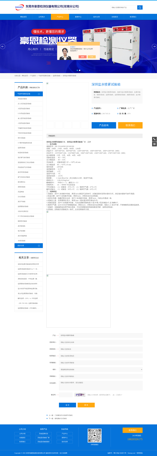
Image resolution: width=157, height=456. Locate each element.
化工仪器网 (63, 453)
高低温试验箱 (22, 99)
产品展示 (33, 75)
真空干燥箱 (21, 201)
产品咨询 (104, 125)
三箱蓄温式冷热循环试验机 (64, 415)
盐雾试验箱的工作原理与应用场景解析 (30, 274)
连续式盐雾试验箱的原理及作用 (28, 264)
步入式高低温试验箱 (24, 103)
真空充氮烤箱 (22, 236)
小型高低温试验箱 (24, 123)
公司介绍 (22, 433)
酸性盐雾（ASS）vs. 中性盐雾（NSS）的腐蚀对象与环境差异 (30, 298)
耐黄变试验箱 (22, 221)
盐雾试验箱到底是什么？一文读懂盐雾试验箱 (30, 269)
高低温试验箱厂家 (44, 437)
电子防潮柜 (21, 231)
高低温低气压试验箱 (24, 167)
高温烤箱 (21, 192)
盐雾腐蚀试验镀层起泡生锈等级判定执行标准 (30, 283)
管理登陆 (140, 453)
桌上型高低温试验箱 (24, 118)
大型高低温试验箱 (24, 108)
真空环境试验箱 (23, 172)
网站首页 (23, 17)
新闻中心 (78, 17)
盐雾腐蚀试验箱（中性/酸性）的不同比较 (30, 308)
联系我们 (133, 17)
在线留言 (115, 17)
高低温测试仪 (43, 433)
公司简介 (42, 17)
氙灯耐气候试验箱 (24, 157)
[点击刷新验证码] (80, 395)
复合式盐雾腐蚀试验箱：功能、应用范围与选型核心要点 (30, 293)
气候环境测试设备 (45, 75)
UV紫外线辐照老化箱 (25, 143)
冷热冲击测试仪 (23, 211)
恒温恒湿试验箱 (23, 152)
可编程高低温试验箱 (24, 128)
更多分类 (21, 245)
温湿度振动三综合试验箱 (26, 162)
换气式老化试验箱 (24, 177)
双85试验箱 (21, 138)
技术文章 (96, 17)
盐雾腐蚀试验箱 (23, 206)
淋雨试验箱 (21, 187)
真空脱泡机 (21, 226)
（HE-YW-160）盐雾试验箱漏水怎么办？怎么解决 (30, 303)
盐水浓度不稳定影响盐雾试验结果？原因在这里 (30, 288)
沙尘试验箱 (21, 196)
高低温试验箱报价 (44, 441)
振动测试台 (21, 182)
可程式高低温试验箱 (24, 133)
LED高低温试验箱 (24, 113)
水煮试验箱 (21, 241)
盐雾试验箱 (56, 75)
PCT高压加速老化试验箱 (26, 216)
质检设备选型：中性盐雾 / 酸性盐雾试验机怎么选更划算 (30, 279)
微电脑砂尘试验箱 (61, 418)
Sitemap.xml (131, 453)
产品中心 (60, 17)
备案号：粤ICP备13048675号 (117, 453)
